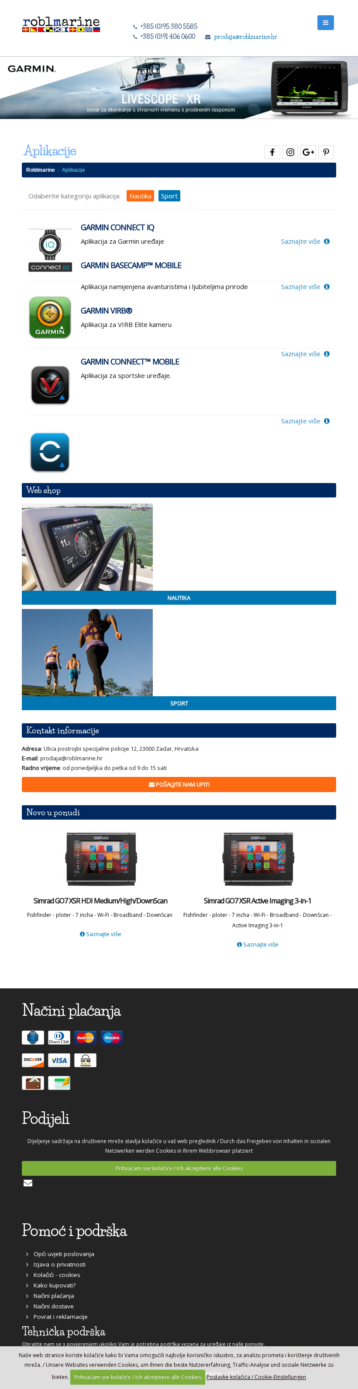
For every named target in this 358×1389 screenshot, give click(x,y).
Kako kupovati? (52, 1285)
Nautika (140, 195)
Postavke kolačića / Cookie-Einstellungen (256, 1377)
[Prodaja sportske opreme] (179, 652)
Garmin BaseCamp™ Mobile (131, 265)
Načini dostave (51, 1306)
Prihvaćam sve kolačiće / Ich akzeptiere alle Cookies (179, 1168)
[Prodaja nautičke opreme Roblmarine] (61, 22)
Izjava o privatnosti (57, 1264)
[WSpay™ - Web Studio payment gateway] (86, 1064)
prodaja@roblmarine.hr (245, 37)
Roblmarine (40, 170)
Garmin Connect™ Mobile (130, 361)
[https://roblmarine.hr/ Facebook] (271, 151)
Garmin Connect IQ (117, 227)
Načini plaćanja (51, 1296)
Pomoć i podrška (74, 1230)
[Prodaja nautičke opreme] (179, 547)
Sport (169, 195)
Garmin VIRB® (106, 310)
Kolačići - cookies (54, 1275)
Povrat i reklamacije (58, 1317)
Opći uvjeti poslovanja (61, 1254)
